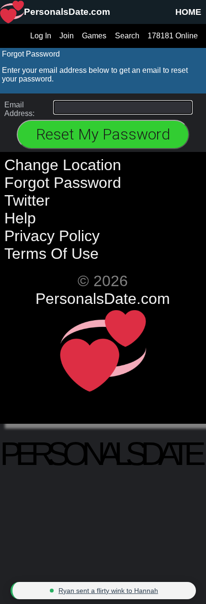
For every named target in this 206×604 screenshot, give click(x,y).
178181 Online (173, 36)
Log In (40, 36)
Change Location (62, 165)
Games (94, 36)
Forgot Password (62, 182)
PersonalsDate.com (102, 298)
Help (20, 218)
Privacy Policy (52, 235)
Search (127, 36)
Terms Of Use (51, 253)
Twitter (27, 200)
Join (66, 36)
